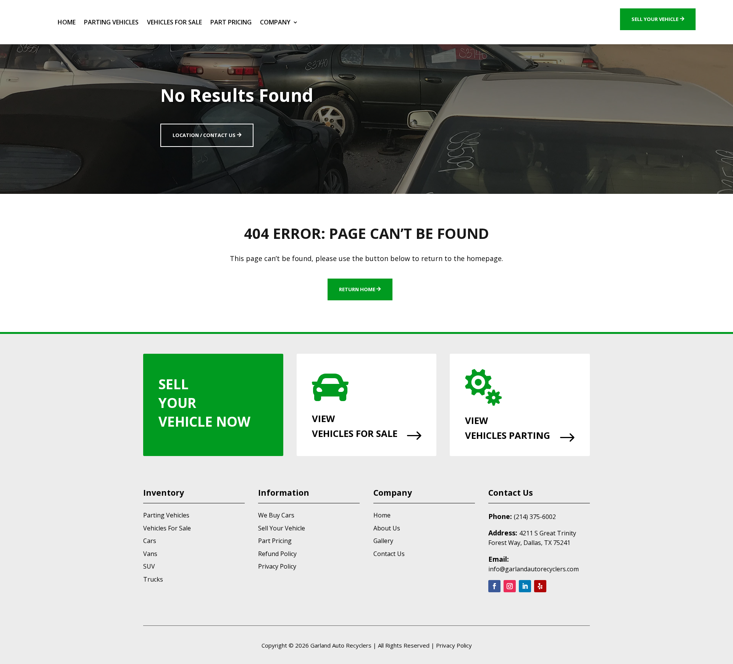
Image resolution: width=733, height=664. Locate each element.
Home (67, 22)
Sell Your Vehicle (654, 19)
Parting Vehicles (111, 22)
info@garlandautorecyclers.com (533, 569)
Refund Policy (277, 554)
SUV (149, 566)
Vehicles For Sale (174, 22)
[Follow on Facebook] (494, 586)
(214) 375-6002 (535, 517)
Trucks (153, 579)
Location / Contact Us (204, 135)
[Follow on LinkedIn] (525, 586)
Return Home (357, 289)
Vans (150, 554)
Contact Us (389, 554)
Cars (149, 541)
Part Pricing (231, 22)
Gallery (383, 541)
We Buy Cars (276, 515)
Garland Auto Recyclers (340, 645)
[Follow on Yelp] (540, 586)
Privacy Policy (277, 566)
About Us (386, 528)
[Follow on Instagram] (510, 586)
